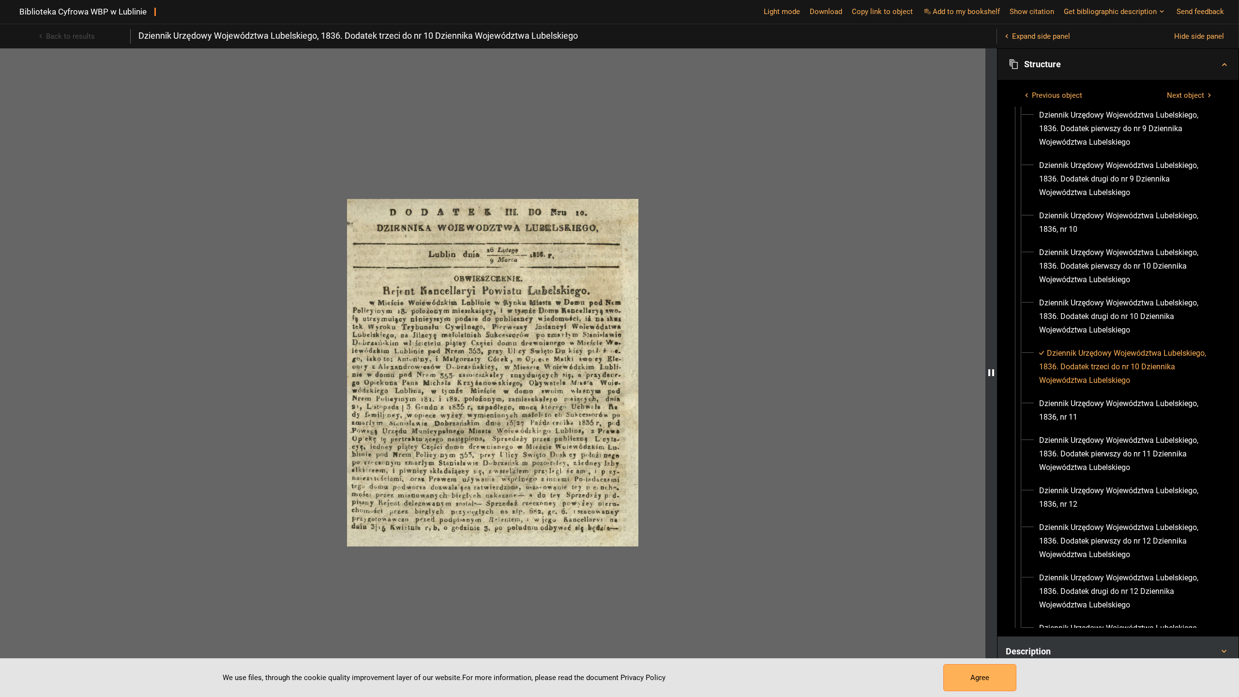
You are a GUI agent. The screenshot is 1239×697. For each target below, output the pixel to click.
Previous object (1057, 95)
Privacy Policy (642, 677)
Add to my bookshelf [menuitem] (966, 11)
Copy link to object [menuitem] (882, 11)
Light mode (782, 11)
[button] (1118, 64)
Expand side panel (1041, 36)
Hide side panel (1199, 36)
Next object (1185, 95)
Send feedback (1200, 11)
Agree (979, 677)
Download (826, 11)
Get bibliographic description (1110, 11)
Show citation (1032, 11)
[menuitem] (1126, 129)
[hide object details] (991, 372)
